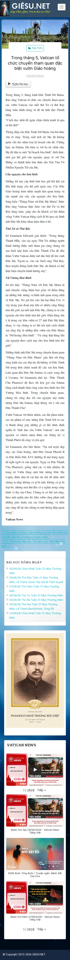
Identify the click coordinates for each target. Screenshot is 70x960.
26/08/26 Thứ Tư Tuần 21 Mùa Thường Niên (36, 595)
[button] (41, 790)
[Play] (35, 769)
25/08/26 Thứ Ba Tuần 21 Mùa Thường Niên (36, 599)
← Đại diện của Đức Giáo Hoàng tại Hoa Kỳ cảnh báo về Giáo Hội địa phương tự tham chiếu (35, 534)
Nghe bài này (20, 84)
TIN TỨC (37, 48)
